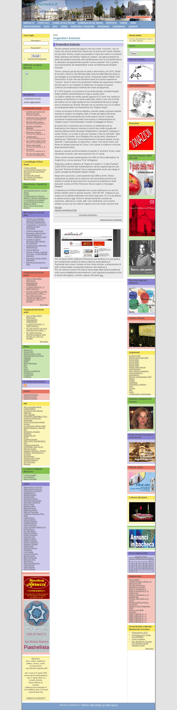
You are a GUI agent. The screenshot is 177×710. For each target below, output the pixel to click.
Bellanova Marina (31, 510)
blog (46, 27)
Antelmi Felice (29, 497)
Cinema (132, 388)
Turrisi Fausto (29, 565)
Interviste (111, 23)
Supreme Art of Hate (32, 458)
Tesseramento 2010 (140, 633)
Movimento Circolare (32, 432)
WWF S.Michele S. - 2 (137, 616)
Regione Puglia (30, 449)
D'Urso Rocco (29, 529)
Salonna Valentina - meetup (35, 451)
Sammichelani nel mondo (90, 23)
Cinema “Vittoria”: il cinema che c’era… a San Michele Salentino (36, 254)
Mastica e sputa (30, 204)
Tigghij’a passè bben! (34, 231)
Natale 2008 (134, 365)
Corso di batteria (138, 639)
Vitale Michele (29, 567)
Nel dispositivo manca (35, 122)
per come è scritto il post (36, 141)
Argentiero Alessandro (32, 500)
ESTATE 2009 (134, 356)
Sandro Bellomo (32, 250)
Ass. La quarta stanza (32, 407)
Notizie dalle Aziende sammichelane (137, 368)
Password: (36, 48)
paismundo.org (30, 435)
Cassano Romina (30, 521)
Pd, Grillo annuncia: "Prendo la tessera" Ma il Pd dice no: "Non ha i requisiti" (36, 298)
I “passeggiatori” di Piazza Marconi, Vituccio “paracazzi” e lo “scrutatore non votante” (36, 198)
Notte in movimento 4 (137, 589)
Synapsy (132, 612)
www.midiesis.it (42, 4)
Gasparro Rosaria (31, 544)
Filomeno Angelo (30, 396)
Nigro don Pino (30, 559)
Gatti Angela (29, 546)
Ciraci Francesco (30, 525)
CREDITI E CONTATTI (35, 698)
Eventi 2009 (134, 363)
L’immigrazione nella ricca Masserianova (36, 246)
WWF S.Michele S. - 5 (137, 621)
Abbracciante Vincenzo (33, 487)
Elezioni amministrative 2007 (140, 377)
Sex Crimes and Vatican (33, 177)
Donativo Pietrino (30, 533)
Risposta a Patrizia (33, 132)
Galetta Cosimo (30, 539)
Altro (131, 390)
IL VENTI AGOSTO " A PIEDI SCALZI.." (35, 288)
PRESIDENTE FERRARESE (32, 284)
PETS (26, 437)
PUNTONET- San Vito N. (33, 447)
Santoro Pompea (30, 398)
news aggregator (32, 102)
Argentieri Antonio (31, 499)
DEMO (133, 23)
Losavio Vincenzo (31, 554)
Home (55, 35)
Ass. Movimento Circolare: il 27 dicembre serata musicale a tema (142, 643)
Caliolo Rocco (29, 518)
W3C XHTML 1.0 (97, 705)
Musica (132, 379)
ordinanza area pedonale (36, 118)
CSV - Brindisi (29, 414)
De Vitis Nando (30, 531)
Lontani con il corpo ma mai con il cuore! (35, 112)
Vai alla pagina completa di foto (66, 208)
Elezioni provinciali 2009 (138, 358)
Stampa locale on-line (64, 23)
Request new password (37, 59)
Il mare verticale (30, 168)
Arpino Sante (29, 504)
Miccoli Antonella (30, 558)
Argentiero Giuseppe (32, 502)
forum (64, 27)
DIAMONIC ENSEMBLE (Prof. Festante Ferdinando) (35, 417)
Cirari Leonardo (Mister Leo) (35, 527)
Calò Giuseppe (30, 520)
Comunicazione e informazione (136, 374)
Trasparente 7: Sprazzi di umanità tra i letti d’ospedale (36, 226)
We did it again (30, 179)
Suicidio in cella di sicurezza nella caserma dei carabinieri (35, 241)
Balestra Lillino (29, 506)
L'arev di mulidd (30, 475)
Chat (55, 27)
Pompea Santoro (30, 439)
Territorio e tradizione (82, 27)
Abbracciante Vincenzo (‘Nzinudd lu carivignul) (33, 490)
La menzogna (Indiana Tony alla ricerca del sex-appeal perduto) (35, 171)
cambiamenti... (32, 137)
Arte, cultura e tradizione (139, 371)
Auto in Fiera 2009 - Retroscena (34, 280)
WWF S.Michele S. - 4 (137, 620)
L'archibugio (119, 27)
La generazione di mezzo (34, 202)
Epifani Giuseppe (31, 535)
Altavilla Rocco (29, 493)
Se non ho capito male (35, 154)
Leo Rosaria (28, 552)
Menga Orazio (29, 556)
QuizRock (133, 27)
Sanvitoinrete (29, 456)
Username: (36, 41)
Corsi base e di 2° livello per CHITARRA (141, 636)
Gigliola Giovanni (30, 548)
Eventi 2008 (134, 362)
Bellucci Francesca (31, 512)
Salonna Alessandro (32, 563)
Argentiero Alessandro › (88, 215)
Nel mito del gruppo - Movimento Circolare (137, 586)
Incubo (26, 194)
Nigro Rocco (28, 561)
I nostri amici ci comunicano (140, 394)
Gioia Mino (28, 550)
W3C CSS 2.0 (112, 705)
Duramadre (28, 420)
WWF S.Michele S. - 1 (137, 614)
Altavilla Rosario (30, 495)
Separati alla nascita (32, 175)
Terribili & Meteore (31, 460)
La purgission (29, 477)
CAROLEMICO (29, 409)
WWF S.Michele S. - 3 (137, 618)
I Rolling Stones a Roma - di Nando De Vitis (140, 582)
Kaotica (27, 424)
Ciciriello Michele (30, 523)
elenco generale (30, 479)
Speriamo (30, 149)
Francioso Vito (29, 537)
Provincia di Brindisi (31, 445)
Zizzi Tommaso (29, 569)
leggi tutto (44, 268)
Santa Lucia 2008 (136, 610)
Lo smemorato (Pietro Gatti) (35, 426)
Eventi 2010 (43, 23)
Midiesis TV (29, 23)
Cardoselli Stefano (31, 395)
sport (131, 386)
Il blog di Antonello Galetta (34, 422)
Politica (132, 381)
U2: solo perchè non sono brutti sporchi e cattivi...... (36, 292)
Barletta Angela (30, 508)
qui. (101, 275)
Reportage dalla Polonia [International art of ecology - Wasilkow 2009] (36, 235)
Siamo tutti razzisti (33, 145)
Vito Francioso (29, 462)
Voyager (27, 464)
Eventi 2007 (134, 360)
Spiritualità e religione (137, 384)
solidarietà (133, 382)
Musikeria (27, 434)
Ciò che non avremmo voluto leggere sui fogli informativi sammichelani (35, 220)
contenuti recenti (32, 99)
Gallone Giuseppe (31, 542)
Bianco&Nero (134, 580)
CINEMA (123, 23)
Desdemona (103, 27)
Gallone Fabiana (30, 540)
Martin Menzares (32, 27)
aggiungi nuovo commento (111, 220)
